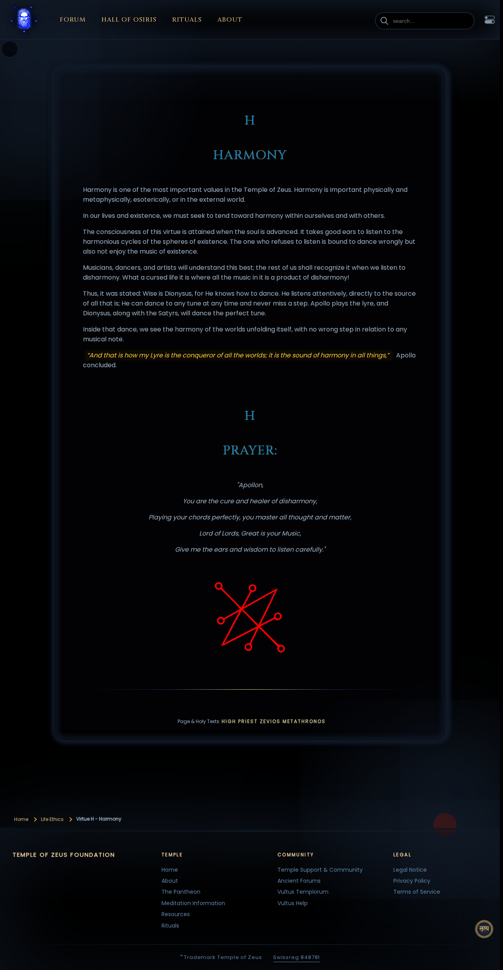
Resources (176, 914)
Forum (73, 19)
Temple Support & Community (320, 870)
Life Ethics (52, 819)
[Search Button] (384, 21)
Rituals (187, 19)
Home (21, 819)
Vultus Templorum (303, 892)
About (229, 19)
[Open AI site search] (484, 929)
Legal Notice (410, 870)
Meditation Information (193, 903)
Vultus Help (292, 903)
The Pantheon (181, 892)
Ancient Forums (299, 881)
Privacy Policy (411, 881)
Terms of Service (416, 892)
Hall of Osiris (128, 19)
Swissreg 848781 (296, 957)
